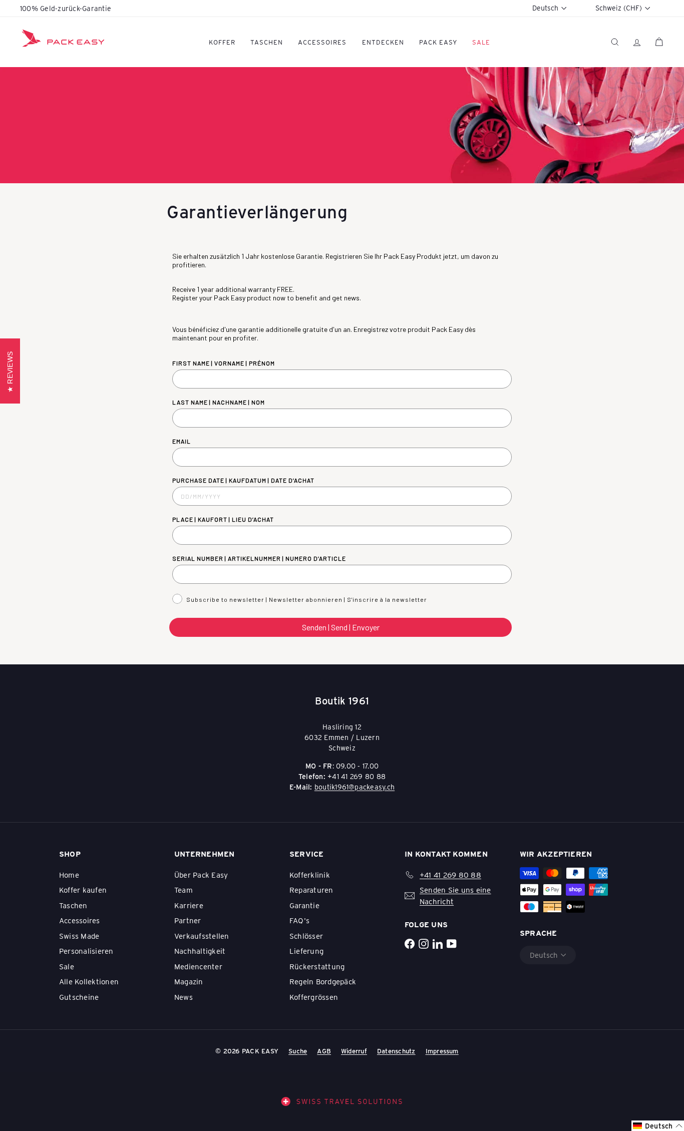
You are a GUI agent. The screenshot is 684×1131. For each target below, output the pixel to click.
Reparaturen (311, 890)
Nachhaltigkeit (199, 951)
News (183, 997)
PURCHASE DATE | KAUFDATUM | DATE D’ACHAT (243, 480)
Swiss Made (79, 936)
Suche (297, 1050)
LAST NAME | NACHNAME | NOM (218, 402)
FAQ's (299, 920)
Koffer (222, 42)
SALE (481, 42)
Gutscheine (79, 997)
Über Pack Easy (201, 875)
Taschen (266, 42)
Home (69, 875)
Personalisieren (86, 951)
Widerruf (354, 1050)
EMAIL (181, 441)
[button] (657, 1125)
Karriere (188, 905)
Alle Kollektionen (89, 981)
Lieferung (306, 951)
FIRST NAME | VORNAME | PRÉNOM (223, 362)
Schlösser (306, 936)
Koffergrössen (313, 997)
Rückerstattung (317, 966)
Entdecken (383, 42)
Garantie (304, 905)
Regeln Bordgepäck (322, 981)
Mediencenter (198, 966)
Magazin (188, 981)
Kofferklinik (309, 875)
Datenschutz (396, 1050)
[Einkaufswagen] (659, 42)
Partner (187, 920)
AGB (324, 1050)
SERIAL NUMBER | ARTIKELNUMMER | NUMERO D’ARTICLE (259, 558)
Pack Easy (438, 42)
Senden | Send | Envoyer (341, 627)
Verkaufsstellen (201, 936)
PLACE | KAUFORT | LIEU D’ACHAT (223, 519)
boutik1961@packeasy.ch (354, 787)
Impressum (442, 1050)
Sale (66, 966)
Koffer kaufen (83, 890)
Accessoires (322, 42)
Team (183, 890)
